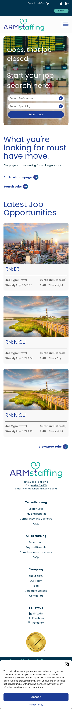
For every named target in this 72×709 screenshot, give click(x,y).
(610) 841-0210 (40, 482)
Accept (36, 697)
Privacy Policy (36, 704)
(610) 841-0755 (38, 485)
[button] (67, 664)
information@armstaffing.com (40, 488)
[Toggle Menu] (66, 24)
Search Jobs (36, 114)
